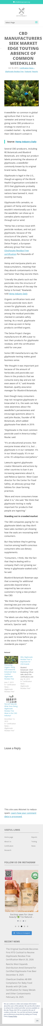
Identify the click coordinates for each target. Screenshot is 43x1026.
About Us (7, 841)
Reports (35, 71)
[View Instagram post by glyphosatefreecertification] (36, 909)
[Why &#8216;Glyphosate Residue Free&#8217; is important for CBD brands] (28, 673)
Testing (34, 841)
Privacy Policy (12, 1016)
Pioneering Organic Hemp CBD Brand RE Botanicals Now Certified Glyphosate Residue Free (10, 672)
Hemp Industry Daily (25, 141)
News (33, 846)
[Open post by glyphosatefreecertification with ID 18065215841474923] (21, 891)
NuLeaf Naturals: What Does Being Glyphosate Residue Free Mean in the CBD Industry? (10, 710)
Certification (8, 846)
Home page (8, 837)
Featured (28, 71)
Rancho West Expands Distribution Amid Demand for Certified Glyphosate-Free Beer (21, 968)
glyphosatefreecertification (21, 872)
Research (7, 850)
